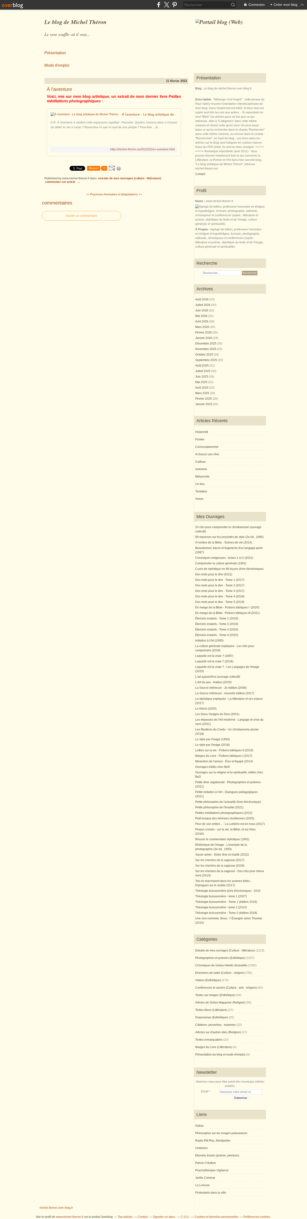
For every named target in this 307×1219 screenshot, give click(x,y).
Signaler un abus (164, 1217)
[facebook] (159, 4)
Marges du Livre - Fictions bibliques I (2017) (223, 756)
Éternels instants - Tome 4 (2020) (216, 635)
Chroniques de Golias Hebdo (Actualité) (221, 965)
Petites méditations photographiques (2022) (223, 813)
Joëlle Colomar (205, 1177)
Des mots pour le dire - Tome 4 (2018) (219, 596)
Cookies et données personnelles (216, 1217)
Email (204, 1091)
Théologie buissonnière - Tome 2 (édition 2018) (226, 913)
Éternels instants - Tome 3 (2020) (216, 629)
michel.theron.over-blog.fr (56, 1207)
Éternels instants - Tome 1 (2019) (216, 618)
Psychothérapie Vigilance (212, 1170)
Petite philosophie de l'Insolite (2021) (219, 807)
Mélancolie (202, 476)
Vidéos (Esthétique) (208, 980)
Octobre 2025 (204, 354)
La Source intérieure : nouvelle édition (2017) (224, 693)
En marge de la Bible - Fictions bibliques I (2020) (227, 607)
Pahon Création (205, 1163)
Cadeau (200, 461)
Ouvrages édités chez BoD (212, 767)
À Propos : (202, 229)
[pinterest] (174, 4)
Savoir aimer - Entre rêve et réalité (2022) (222, 854)
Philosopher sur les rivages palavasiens (221, 1133)
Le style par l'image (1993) (212, 739)
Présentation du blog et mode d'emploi (220, 1054)
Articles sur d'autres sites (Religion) (218, 1032)
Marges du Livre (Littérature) (213, 1047)
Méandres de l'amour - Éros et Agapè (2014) (224, 761)
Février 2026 (204, 332)
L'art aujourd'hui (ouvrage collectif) (217, 676)
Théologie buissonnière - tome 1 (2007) (221, 896)
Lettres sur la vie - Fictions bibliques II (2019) (224, 750)
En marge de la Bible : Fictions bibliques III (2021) (227, 613)
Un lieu (200, 484)
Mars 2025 (202, 393)
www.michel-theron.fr (69, 1217)
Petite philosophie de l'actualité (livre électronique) (228, 802)
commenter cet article (60, 182)
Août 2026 (202, 299)
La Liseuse (202, 1185)
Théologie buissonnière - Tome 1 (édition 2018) (226, 902)
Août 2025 (202, 365)
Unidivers (201, 1148)
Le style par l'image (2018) (212, 745)
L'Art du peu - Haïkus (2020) (213, 682)
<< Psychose (94, 194)
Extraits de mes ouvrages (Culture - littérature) (129, 178)
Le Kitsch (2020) (206, 708)
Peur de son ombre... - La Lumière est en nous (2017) (230, 824)
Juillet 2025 (203, 371)
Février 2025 (204, 398)
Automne (201, 469)
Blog (198, 88)
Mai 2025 (201, 382)
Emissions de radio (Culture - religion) (220, 972)
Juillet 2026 (203, 305)
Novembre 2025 (206, 349)
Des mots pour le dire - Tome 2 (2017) (219, 585)
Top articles (125, 1217)
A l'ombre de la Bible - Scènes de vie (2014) (223, 542)
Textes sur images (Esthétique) (215, 995)
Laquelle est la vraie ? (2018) (214, 661)
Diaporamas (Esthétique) (211, 1017)
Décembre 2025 (206, 343)
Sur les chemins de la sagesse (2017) (219, 860)
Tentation (201, 491)
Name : (200, 201)
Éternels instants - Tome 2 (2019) (216, 624)
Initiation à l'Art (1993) (209, 640)
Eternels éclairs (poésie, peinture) (217, 1155)
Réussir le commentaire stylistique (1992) (222, 839)
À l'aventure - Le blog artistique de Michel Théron (149, 114)
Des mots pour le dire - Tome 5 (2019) (219, 602)
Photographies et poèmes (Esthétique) (220, 958)
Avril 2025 (202, 387)
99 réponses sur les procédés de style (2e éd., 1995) (229, 537)
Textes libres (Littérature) (211, 1010)
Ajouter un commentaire (81, 215)
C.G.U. (185, 1217)
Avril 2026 (202, 321)
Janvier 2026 (204, 338)
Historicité (201, 432)
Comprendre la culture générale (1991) (220, 563)
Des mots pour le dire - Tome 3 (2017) (219, 591)
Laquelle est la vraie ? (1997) (214, 656)
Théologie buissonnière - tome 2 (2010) (221, 907)
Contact (200, 174)
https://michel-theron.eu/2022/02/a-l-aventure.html (142, 149)
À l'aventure (59, 89)
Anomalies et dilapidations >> (122, 194)
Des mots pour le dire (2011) (213, 574)
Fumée (199, 439)
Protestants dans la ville (210, 1192)
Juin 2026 (202, 310)
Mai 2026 (201, 316)
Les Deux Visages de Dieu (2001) (217, 714)
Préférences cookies (256, 1217)
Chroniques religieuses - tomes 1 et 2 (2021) (224, 558)
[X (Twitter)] (167, 4)
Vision (199, 499)
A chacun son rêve (207, 454)
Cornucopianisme (206, 447)
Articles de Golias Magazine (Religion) (220, 1002)
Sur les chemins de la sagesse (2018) (219, 865)
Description (203, 99)
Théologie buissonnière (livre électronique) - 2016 (227, 890)
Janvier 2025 (204, 404)
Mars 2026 (202, 327)
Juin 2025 (202, 376)
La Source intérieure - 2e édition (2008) (221, 687)
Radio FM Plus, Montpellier (212, 1140)
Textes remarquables (209, 1039)
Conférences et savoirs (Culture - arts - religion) (226, 987)
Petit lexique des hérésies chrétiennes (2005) (224, 818)
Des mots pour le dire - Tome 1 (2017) (219, 580)
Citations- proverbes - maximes (215, 1025)
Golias (199, 1125)
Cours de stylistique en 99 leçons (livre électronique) (229, 569)
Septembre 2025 (206, 360)
